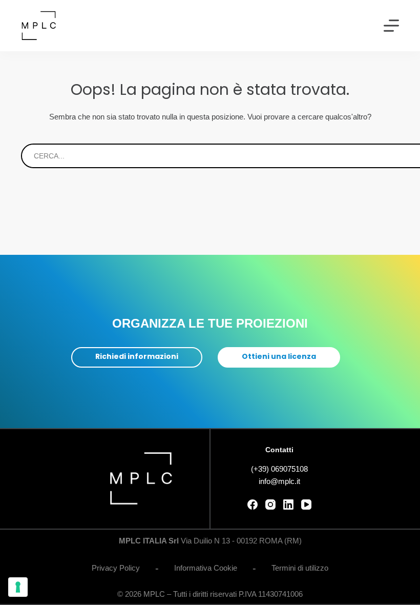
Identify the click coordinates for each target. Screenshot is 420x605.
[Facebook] (252, 504)
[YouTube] (306, 504)
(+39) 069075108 (279, 469)
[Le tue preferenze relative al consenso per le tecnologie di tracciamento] (18, 587)
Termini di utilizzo (299, 567)
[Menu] (391, 25)
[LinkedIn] (288, 504)
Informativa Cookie (205, 567)
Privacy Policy (116, 567)
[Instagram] (270, 504)
